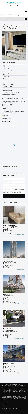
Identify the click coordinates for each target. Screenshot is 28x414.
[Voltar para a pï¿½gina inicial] (14, 3)
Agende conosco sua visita (6, 409)
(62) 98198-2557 (4, 404)
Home (2, 15)
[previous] (4, 45)
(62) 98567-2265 (4, 403)
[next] (23, 45)
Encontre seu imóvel (7, 19)
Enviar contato (14, 195)
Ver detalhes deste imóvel (20, 234)
